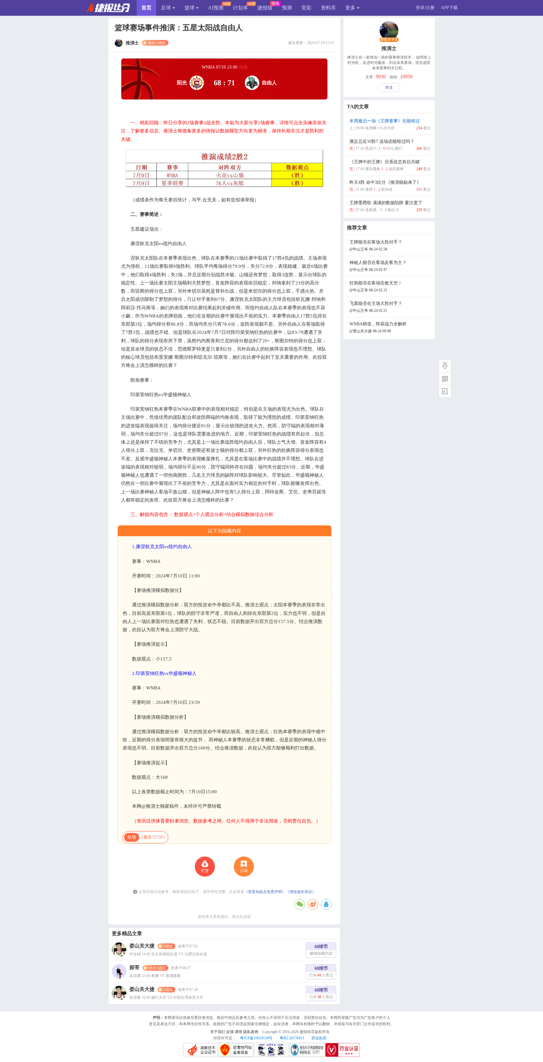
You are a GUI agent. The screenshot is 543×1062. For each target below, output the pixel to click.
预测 (287, 7)
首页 (146, 7)
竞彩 (306, 7)
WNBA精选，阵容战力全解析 (378, 327)
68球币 (321, 950)
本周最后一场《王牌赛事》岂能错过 (390, 124)
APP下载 (449, 7)
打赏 (205, 870)
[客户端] (445, 378)
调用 (238, 1032)
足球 (166, 7)
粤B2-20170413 (292, 1038)
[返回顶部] (445, 366)
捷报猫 (264, 7)
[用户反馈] (445, 391)
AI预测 (215, 7)
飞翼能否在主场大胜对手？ (375, 307)
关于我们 (217, 1032)
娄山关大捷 (142, 945)
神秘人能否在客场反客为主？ (378, 266)
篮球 (189, 7)
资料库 (328, 7)
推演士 (389, 48)
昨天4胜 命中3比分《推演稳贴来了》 (390, 186)
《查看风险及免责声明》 (265, 892)
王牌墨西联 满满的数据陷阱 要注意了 (390, 206)
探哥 (134, 967)
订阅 (244, 870)
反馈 (230, 1032)
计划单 (240, 7)
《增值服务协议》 (301, 892)
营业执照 (318, 1038)
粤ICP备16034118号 (256, 1038)
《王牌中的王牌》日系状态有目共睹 (390, 165)
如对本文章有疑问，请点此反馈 (224, 916)
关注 (389, 87)
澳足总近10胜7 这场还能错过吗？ (390, 145)
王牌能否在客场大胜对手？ (375, 245)
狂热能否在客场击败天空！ (375, 286)
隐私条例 (250, 1032)
